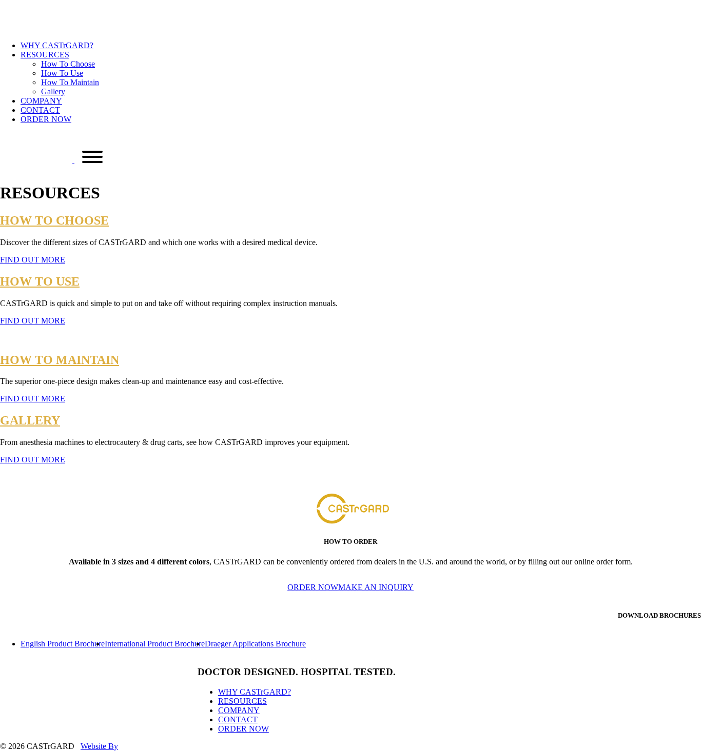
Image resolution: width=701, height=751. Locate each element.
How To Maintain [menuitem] (70, 82)
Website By (99, 746)
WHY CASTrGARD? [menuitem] (57, 45)
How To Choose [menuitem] (68, 63)
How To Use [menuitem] (62, 73)
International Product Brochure (155, 643)
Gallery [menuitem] (53, 91)
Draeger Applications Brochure (255, 643)
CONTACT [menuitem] (40, 110)
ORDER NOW (312, 587)
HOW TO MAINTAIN (59, 360)
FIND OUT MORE (32, 259)
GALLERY (30, 420)
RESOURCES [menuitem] (242, 701)
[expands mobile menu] (92, 158)
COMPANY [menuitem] (41, 100)
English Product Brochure (63, 643)
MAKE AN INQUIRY (376, 587)
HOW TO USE (40, 281)
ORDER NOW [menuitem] (46, 119)
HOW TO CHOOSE (54, 220)
